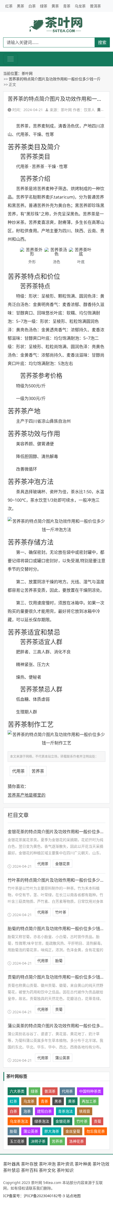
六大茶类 (17, 1091)
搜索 (102, 42)
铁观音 (84, 1111)
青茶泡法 (65, 1111)
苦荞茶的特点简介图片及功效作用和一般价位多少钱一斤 (55, 78)
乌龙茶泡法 (19, 1121)
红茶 (9, 5)
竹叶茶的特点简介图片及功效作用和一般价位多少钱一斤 (60, 880)
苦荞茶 (38, 771)
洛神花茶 (76, 1141)
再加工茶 (89, 1101)
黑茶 (20, 5)
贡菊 (59, 1009)
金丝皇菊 (72, 1131)
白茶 (32, 5)
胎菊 (59, 960)
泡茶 (27, 1111)
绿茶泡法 (41, 1121)
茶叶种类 (83, 1164)
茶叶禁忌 (11, 1170)
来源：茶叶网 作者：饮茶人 (72, 109)
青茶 (66, 5)
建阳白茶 (44, 1111)
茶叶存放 (29, 1164)
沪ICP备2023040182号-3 (44, 1195)
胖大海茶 (51, 1131)
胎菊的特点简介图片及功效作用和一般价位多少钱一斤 (58, 928)
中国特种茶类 (90, 1091)
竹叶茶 (60, 912)
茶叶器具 (11, 1164)
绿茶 (43, 5)
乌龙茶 (80, 5)
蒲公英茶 (62, 1057)
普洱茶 (95, 5)
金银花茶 (62, 863)
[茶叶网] (56, 24)
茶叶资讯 (65, 1164)
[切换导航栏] (10, 59)
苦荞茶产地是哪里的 (26, 795)
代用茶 (18, 771)
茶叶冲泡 (47, 1164)
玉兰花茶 (17, 1141)
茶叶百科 (29, 1170)
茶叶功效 (101, 1164)
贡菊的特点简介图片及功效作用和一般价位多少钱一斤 (58, 977)
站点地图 (73, 1195)
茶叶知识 (65, 1170)
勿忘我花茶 (95, 1131)
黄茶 (55, 5)
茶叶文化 (47, 1170)
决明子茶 (38, 1141)
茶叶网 (27, 73)
